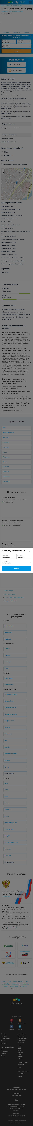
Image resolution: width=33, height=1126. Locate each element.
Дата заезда (5, 555)
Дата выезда (20, 555)
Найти (16, 568)
